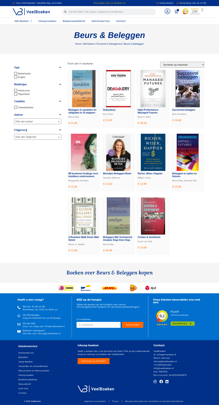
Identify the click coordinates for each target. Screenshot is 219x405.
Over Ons (23, 388)
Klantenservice (101, 21)
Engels (21, 77)
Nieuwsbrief (24, 384)
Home (78, 44)
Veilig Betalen (25, 361)
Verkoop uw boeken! (93, 361)
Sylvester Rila (190, 180)
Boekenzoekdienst (74, 21)
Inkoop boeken (47, 21)
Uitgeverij (20, 130)
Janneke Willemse (111, 178)
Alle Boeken (21, 21)
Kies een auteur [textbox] (24, 121)
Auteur (18, 114)
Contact (121, 21)
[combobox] (37, 121)
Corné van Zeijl (145, 241)
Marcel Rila (73, 117)
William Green (144, 178)
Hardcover (24, 90)
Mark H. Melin (144, 117)
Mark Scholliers (179, 114)
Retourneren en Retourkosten (33, 370)
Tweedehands (25, 107)
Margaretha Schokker (78, 180)
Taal (16, 67)
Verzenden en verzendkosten (33, 366)
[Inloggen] (167, 11)
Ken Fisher (108, 114)
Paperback (24, 94)
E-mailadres (84, 319)
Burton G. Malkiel (76, 244)
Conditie (19, 101)
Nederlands (24, 73)
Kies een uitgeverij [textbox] (25, 136)
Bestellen (23, 357)
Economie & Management (109, 44)
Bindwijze (20, 84)
